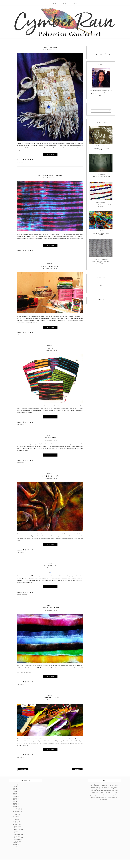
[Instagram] (101, 54)
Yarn (97, 797)
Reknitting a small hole (101, 259)
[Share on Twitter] (28, 159)
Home (54, 3)
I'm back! (101, 231)
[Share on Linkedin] (31, 159)
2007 (14, 846)
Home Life (111, 790)
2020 (14, 790)
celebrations (112, 789)
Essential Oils (103, 792)
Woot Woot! (50, 47)
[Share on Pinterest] (26, 159)
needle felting (115, 795)
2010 (14, 806)
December (18, 808)
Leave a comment (22, 594)
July (16, 816)
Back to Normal (50, 266)
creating (93, 785)
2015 (14, 798)
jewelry (93, 787)
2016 (14, 796)
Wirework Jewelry (100, 795)
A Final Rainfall (101, 174)
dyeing (116, 785)
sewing (111, 785)
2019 (14, 791)
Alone (50, 348)
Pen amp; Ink (114, 794)
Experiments (111, 792)
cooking (112, 787)
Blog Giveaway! (101, 202)
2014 (14, 800)
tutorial (106, 799)
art (94, 792)
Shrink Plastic (104, 789)
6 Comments (21, 253)
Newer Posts (23, 769)
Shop (65, 3)
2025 (14, 785)
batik (99, 797)
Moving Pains (50, 438)
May (16, 819)
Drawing (97, 792)
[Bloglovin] (110, 54)
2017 (14, 795)
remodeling (103, 787)
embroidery (102, 785)
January (17, 841)
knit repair (114, 797)
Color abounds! (50, 608)
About (76, 3)
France (99, 790)
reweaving (101, 794)
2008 (14, 844)
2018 (14, 793)
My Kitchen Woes (101, 146)
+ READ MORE (50, 154)
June (16, 818)
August (17, 814)
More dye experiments (50, 175)
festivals (95, 794)
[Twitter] (96, 54)
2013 (14, 801)
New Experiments (50, 476)
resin (106, 790)
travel (98, 787)
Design (99, 789)
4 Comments (21, 334)
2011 (14, 804)
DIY (109, 787)
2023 (14, 786)
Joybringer (50, 566)
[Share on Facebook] (23, 159)
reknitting (102, 799)
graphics (110, 797)
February (17, 824)
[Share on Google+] (33, 159)
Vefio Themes (73, 855)
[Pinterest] (105, 54)
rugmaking (93, 790)
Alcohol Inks (107, 794)
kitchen (103, 790)
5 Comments (21, 162)
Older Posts (77, 769)
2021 (14, 788)
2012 (14, 803)
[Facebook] (92, 54)
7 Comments (21, 684)
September (18, 813)
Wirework (92, 795)
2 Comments (21, 462)
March (16, 823)
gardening (108, 795)
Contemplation (50, 698)
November (18, 809)
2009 (14, 842)
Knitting (93, 797)
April (16, 821)
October (17, 811)
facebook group (103, 797)
